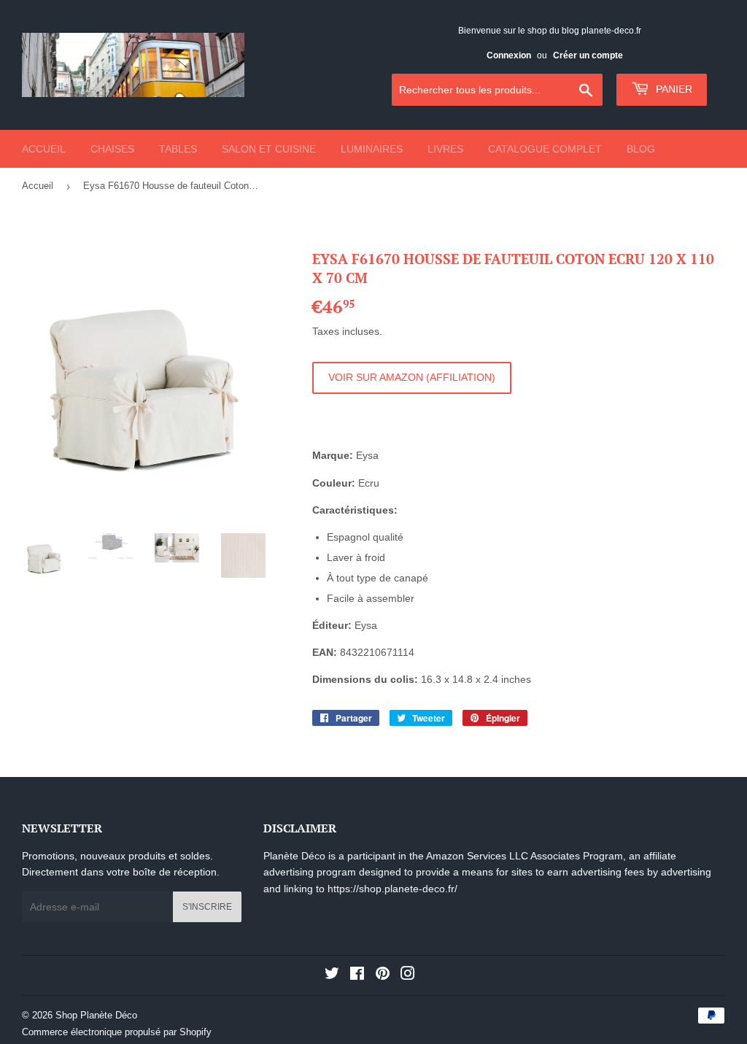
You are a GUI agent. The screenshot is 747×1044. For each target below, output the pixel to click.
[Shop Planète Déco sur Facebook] (357, 975)
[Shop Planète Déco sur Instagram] (407, 975)
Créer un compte (588, 55)
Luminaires (372, 149)
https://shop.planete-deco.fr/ (392, 888)
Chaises (112, 149)
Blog (641, 149)
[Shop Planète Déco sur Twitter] (332, 975)
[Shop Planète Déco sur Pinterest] (382, 975)
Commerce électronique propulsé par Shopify (117, 1031)
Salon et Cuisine (269, 149)
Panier (672, 89)
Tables (178, 149)
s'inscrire (207, 907)
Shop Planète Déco (96, 1015)
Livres (445, 149)
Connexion (509, 55)
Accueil (44, 149)
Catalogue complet (545, 149)
